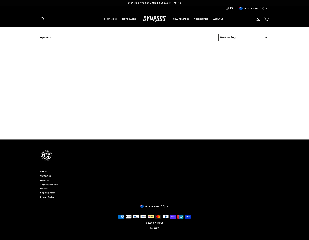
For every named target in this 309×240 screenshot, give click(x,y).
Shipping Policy (47, 193)
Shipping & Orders (49, 184)
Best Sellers (129, 19)
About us (218, 19)
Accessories (201, 19)
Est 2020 (154, 228)
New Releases (181, 19)
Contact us (45, 176)
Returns (44, 188)
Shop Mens (110, 19)
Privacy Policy (47, 197)
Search (43, 171)
